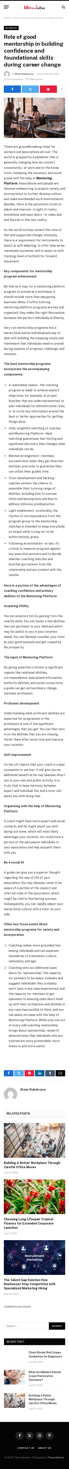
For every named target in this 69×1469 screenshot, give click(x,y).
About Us (44, 1448)
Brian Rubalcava (24, 74)
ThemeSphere (55, 1457)
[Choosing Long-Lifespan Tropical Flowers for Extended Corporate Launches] (34, 1196)
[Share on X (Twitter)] (30, 89)
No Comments (15, 79)
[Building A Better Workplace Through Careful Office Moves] (34, 1140)
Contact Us (26, 1448)
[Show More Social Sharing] (61, 89)
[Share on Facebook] (12, 89)
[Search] (63, 7)
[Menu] (6, 7)
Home (7, 17)
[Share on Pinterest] (48, 89)
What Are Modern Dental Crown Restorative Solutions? (45, 1376)
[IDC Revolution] (34, 7)
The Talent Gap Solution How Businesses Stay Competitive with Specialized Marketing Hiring (29, 1284)
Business (11, 28)
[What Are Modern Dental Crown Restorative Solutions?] (14, 1377)
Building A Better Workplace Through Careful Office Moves (43, 1399)
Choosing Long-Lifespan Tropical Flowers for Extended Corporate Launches (28, 1223)
